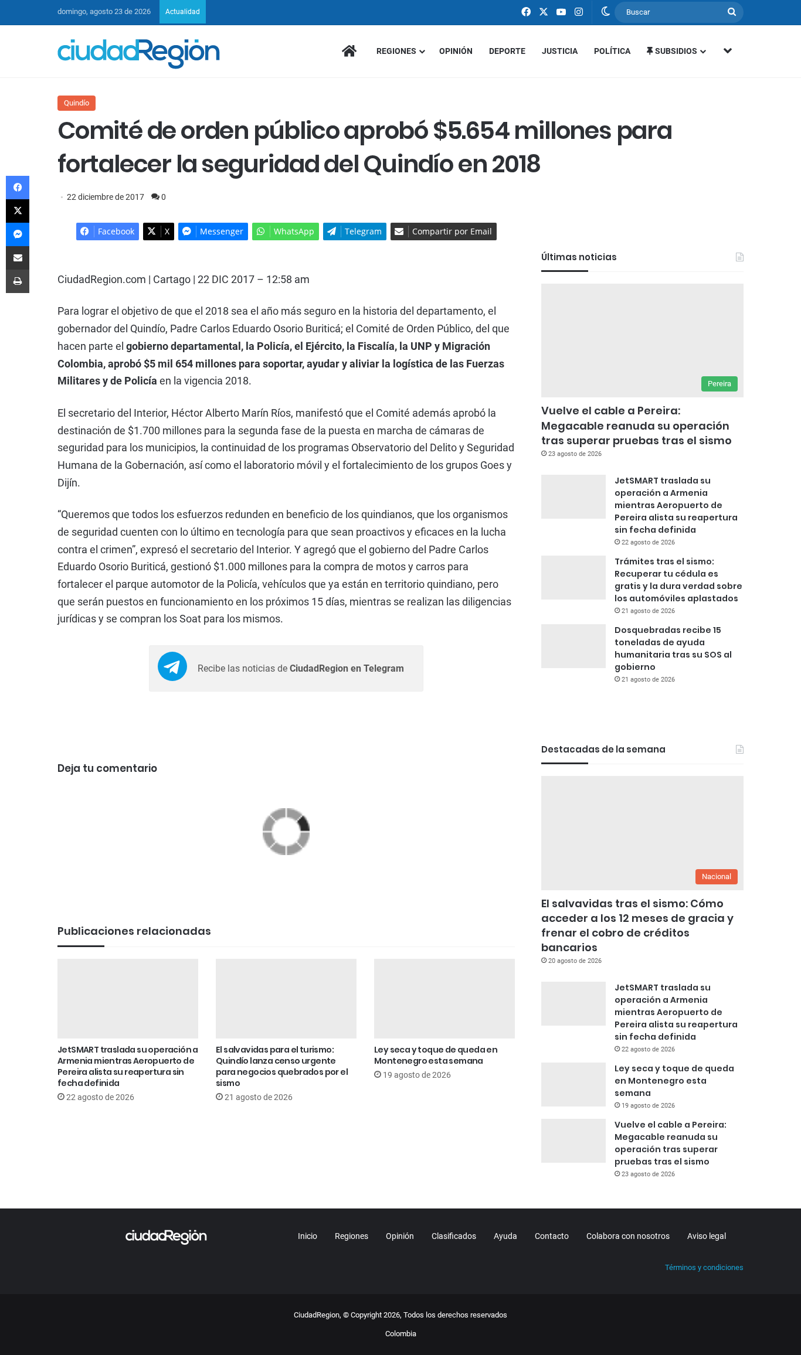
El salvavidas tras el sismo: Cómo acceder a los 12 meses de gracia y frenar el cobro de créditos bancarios (637, 925)
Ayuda (505, 1236)
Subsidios (675, 51)
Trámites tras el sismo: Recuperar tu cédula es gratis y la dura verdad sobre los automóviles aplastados (678, 580)
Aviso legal (706, 1236)
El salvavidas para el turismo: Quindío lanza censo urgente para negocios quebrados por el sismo (282, 1066)
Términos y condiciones (704, 1267)
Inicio (307, 1236)
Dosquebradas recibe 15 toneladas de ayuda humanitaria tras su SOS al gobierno (673, 648)
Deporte (507, 51)
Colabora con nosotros (628, 1236)
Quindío (76, 102)
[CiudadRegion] (138, 54)
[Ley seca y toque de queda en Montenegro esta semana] (444, 998)
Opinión (456, 51)
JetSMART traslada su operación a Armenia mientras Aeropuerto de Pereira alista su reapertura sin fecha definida (127, 1066)
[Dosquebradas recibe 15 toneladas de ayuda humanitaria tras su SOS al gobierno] (573, 646)
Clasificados (454, 1236)
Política (612, 51)
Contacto (552, 1236)
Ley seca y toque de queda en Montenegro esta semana (435, 1055)
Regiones (396, 51)
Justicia (560, 51)
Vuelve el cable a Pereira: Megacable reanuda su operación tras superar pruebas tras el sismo (636, 425)
